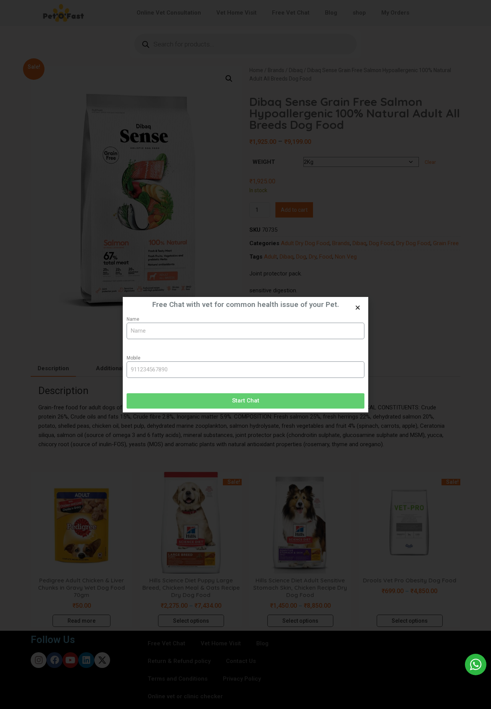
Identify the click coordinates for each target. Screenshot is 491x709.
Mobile (133, 358)
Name (133, 319)
